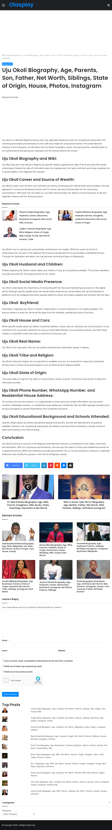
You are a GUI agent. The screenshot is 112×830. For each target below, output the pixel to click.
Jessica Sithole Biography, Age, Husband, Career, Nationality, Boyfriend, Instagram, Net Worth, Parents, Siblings (55, 586)
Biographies (16, 55)
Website (61, 650)
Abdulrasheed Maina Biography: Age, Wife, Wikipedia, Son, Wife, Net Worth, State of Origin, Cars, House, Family (18, 547)
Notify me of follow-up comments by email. (23, 666)
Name (5, 640)
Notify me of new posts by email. (18, 672)
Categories (6, 810)
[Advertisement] (56, 32)
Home (6, 55)
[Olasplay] (21, 5)
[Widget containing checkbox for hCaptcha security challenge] (22, 680)
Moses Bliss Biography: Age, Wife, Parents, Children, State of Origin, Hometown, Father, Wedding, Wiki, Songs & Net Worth (56, 550)
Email (5, 650)
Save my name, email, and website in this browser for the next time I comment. (38, 661)
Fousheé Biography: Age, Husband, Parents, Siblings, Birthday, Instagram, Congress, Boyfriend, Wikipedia (92, 547)
